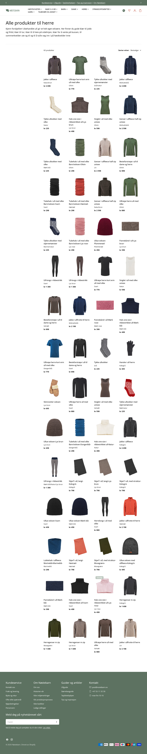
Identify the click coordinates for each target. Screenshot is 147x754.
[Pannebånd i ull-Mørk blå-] (54, 586)
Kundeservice (47, 3)
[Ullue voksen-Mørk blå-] (80, 507)
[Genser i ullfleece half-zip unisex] (130, 105)
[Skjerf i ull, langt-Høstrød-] (80, 546)
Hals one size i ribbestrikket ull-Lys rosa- (102, 603)
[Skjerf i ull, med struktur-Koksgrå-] (130, 467)
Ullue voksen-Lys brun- (54, 441)
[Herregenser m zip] (130, 586)
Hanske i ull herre (127, 362)
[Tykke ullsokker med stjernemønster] (105, 65)
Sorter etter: (123, 50)
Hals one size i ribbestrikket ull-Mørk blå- (129, 323)
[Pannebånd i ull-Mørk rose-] (105, 306)
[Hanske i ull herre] (130, 348)
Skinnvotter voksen (52, 402)
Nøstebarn (16, 744)
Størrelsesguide (67, 691)
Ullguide (57, 3)
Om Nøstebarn (99, 3)
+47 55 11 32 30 (98, 691)
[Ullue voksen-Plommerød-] (105, 226)
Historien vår (39, 691)
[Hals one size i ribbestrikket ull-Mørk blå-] (130, 306)
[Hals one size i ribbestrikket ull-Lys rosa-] (105, 586)
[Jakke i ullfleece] (54, 65)
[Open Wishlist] (129, 10)
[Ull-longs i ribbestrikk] (54, 266)
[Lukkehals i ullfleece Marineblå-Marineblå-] (54, 546)
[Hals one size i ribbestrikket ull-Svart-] (80, 586)
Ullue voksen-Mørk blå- (79, 520)
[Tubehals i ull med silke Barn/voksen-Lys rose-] (80, 226)
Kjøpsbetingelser (12, 704)
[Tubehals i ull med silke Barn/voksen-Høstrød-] (80, 187)
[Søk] (124, 10)
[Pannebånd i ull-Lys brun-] (130, 226)
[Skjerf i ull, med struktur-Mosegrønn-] (105, 546)
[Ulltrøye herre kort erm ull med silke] (80, 65)
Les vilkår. (47, 728)
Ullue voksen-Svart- (52, 520)
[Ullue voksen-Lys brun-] (54, 427)
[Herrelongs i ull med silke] (105, 507)
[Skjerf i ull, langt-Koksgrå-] (80, 467)
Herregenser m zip (127, 600)
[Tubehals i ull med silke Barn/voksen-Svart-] (54, 187)
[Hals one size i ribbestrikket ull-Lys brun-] (80, 105)
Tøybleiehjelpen (69, 3)
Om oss (37, 687)
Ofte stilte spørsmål (13, 699)
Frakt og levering (12, 691)
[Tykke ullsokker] (105, 348)
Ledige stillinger (40, 708)
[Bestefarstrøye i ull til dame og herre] (130, 147)
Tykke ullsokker (101, 362)
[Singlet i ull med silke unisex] (105, 105)
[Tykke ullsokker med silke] (54, 105)
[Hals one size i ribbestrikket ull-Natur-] (105, 427)
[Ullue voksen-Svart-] (54, 507)
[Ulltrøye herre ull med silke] (130, 187)
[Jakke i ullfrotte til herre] (80, 306)
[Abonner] (56, 721)
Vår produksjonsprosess (43, 699)
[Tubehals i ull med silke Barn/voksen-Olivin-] (80, 147)
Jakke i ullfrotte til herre (79, 320)
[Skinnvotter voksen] (54, 388)
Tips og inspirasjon (84, 3)
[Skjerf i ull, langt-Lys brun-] (105, 467)
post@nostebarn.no (100, 687)
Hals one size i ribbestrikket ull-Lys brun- (77, 122)
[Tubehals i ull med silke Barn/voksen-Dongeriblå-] (80, 427)
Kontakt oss (10, 687)
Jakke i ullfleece (50, 79)
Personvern (10, 708)
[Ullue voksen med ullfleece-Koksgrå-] (130, 546)
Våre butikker (39, 704)
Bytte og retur (11, 695)
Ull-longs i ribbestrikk (53, 280)
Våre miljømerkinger (42, 695)
